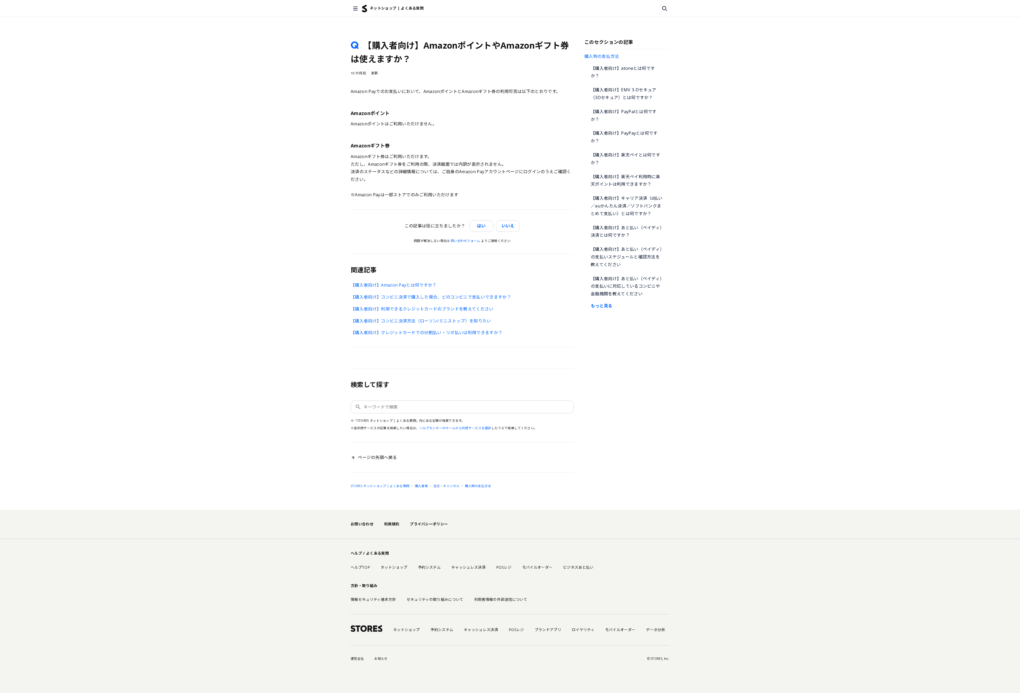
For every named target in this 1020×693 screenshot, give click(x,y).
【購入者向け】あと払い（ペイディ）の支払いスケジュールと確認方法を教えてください (626, 256)
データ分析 (655, 629)
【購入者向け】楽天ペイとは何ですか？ (625, 158)
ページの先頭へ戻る (377, 457)
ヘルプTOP (360, 567)
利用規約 (391, 523)
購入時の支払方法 (601, 56)
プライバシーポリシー (429, 523)
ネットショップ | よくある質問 (397, 8)
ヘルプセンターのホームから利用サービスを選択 (455, 428)
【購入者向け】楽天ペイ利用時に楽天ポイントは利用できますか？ (625, 180)
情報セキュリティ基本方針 (373, 599)
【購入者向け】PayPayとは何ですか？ (624, 137)
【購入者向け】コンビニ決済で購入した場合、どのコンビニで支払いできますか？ (431, 297)
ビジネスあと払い (578, 567)
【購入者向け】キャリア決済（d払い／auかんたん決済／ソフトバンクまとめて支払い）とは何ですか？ (626, 205)
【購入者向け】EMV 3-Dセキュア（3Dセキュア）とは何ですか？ (623, 93)
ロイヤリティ (583, 629)
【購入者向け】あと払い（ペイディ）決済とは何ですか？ (626, 231)
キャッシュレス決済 (468, 567)
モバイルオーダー (537, 567)
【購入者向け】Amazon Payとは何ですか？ (394, 285)
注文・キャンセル (446, 486)
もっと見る (602, 306)
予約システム (429, 567)
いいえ (508, 226)
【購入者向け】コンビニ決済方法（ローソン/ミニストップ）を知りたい (421, 321)
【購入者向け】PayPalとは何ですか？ (624, 115)
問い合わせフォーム (465, 241)
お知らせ (380, 658)
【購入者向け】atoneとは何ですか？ (623, 72)
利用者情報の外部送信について (500, 599)
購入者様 (421, 486)
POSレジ (504, 567)
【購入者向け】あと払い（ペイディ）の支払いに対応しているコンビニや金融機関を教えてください (626, 286)
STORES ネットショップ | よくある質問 (380, 486)
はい (481, 226)
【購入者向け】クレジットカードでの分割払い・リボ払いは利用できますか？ (426, 332)
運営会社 (357, 658)
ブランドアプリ (548, 629)
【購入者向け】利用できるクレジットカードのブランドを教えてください (422, 309)
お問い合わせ (362, 523)
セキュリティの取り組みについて (435, 599)
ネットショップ (394, 567)
